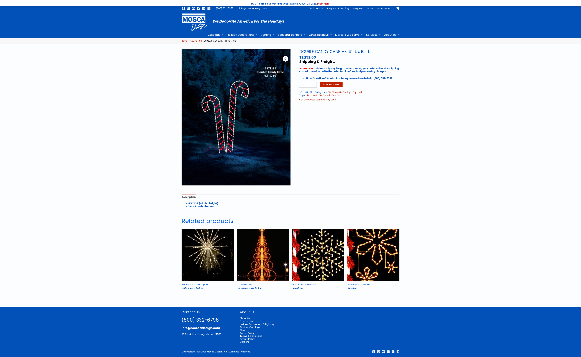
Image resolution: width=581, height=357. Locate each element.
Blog (242, 330)
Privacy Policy (247, 339)
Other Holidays (319, 35)
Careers (244, 341)
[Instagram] (188, 8)
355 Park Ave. (189, 334)
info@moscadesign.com (253, 8)
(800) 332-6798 (200, 319)
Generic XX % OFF (332, 95)
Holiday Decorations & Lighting (257, 324)
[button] (285, 59)
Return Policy (247, 333)
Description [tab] (189, 197)
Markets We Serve (347, 35)
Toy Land (357, 92)
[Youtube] (193, 8)
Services (371, 35)
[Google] (203, 8)
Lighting (266, 35)
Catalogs (214, 35)
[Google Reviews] (393, 351)
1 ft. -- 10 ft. (312, 95)
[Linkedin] (209, 8)
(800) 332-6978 (224, 8)
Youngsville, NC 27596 (209, 334)
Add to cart (331, 84)
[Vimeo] (198, 8)
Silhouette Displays (341, 92)
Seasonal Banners (290, 35)
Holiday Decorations (240, 35)
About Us (390, 35)
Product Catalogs (250, 327)
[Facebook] (183, 8)
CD (329, 92)
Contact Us (246, 321)
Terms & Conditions (251, 335)
